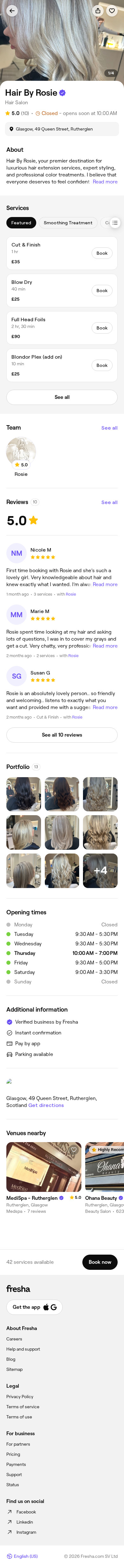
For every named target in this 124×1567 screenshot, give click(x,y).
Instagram (26, 1532)
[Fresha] (62, 1288)
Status (12, 1484)
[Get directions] (62, 1084)
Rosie (71, 594)
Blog (10, 1359)
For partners (18, 1444)
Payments (16, 1464)
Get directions (46, 1105)
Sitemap (14, 1369)
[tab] (21, 222)
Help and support (23, 1349)
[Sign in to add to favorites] (112, 10)
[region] (62, 44)
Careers (14, 1338)
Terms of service (22, 1406)
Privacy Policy (19, 1396)
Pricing (13, 1454)
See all (109, 428)
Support (14, 1474)
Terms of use (19, 1416)
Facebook (26, 1511)
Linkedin (25, 1522)
